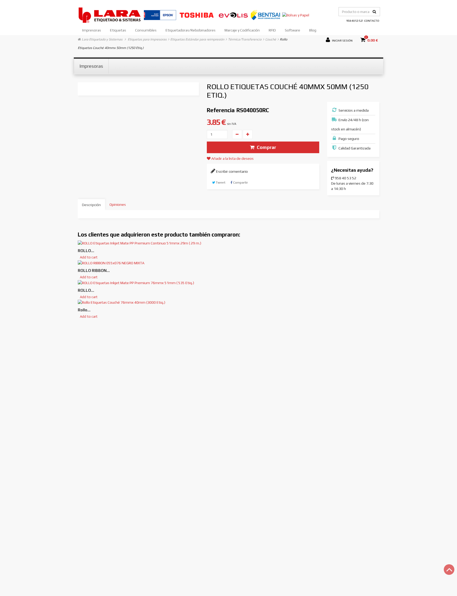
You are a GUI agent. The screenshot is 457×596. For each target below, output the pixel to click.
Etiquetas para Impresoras (147, 39)
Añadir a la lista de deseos (232, 158)
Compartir (240, 182)
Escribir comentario (231, 171)
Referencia (221, 110)
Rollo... (84, 310)
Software (292, 30)
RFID (272, 30)
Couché (270, 39)
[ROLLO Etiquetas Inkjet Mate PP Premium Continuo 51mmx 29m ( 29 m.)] (139, 243)
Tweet (220, 182)
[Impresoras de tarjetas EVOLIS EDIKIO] (233, 14)
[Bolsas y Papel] (295, 14)
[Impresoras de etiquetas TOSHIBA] (197, 14)
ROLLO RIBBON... (94, 270)
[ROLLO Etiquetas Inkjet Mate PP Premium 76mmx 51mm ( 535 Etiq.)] (136, 282)
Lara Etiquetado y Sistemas (102, 39)
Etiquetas (118, 30)
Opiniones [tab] (117, 204)
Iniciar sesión (342, 40)
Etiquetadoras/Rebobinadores (191, 30)
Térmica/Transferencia (245, 39)
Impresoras (91, 30)
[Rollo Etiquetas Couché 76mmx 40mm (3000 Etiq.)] (121, 302)
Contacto (371, 20)
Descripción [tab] (91, 205)
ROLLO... (86, 250)
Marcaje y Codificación (242, 30)
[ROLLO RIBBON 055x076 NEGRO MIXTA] (111, 262)
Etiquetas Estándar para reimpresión (197, 39)
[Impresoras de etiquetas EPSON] (160, 14)
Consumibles (146, 30)
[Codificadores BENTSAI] (266, 14)
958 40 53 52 (354, 20)
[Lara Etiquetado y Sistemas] (111, 14)
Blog (312, 30)
